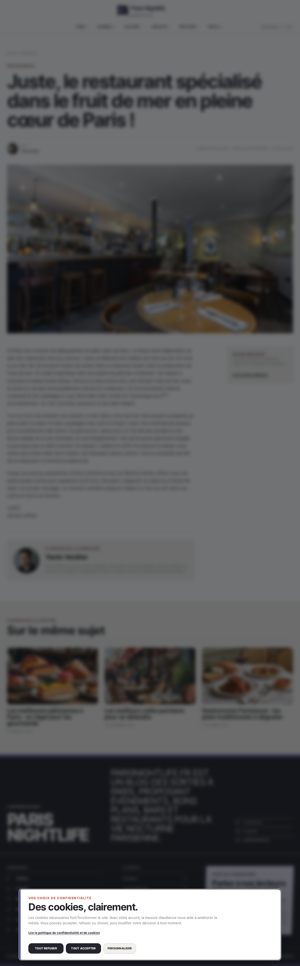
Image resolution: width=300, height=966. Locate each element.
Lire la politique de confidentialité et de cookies (64, 933)
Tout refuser (46, 948)
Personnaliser (120, 948)
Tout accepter (83, 948)
